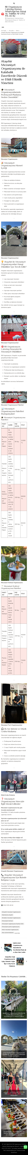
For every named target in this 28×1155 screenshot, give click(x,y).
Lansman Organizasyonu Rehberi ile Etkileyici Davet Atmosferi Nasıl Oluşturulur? (14, 1093)
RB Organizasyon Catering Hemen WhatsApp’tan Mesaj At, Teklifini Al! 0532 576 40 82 (15, 11)
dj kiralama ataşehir (8, 915)
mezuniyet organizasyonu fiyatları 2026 (13, 924)
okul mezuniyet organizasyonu (10, 930)
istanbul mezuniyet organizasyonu (11, 918)
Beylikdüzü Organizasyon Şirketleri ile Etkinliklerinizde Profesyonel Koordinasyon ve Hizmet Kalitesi (14, 1014)
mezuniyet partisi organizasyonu (11, 927)
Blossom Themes (16, 1150)
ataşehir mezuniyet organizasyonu (11, 912)
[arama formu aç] (14, 3)
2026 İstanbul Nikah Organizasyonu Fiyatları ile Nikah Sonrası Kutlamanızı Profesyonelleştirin (14, 1054)
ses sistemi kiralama (8, 932)
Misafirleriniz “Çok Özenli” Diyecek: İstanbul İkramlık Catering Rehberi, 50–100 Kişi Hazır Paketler (14, 1133)
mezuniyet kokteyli (8, 921)
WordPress (14, 1152)
